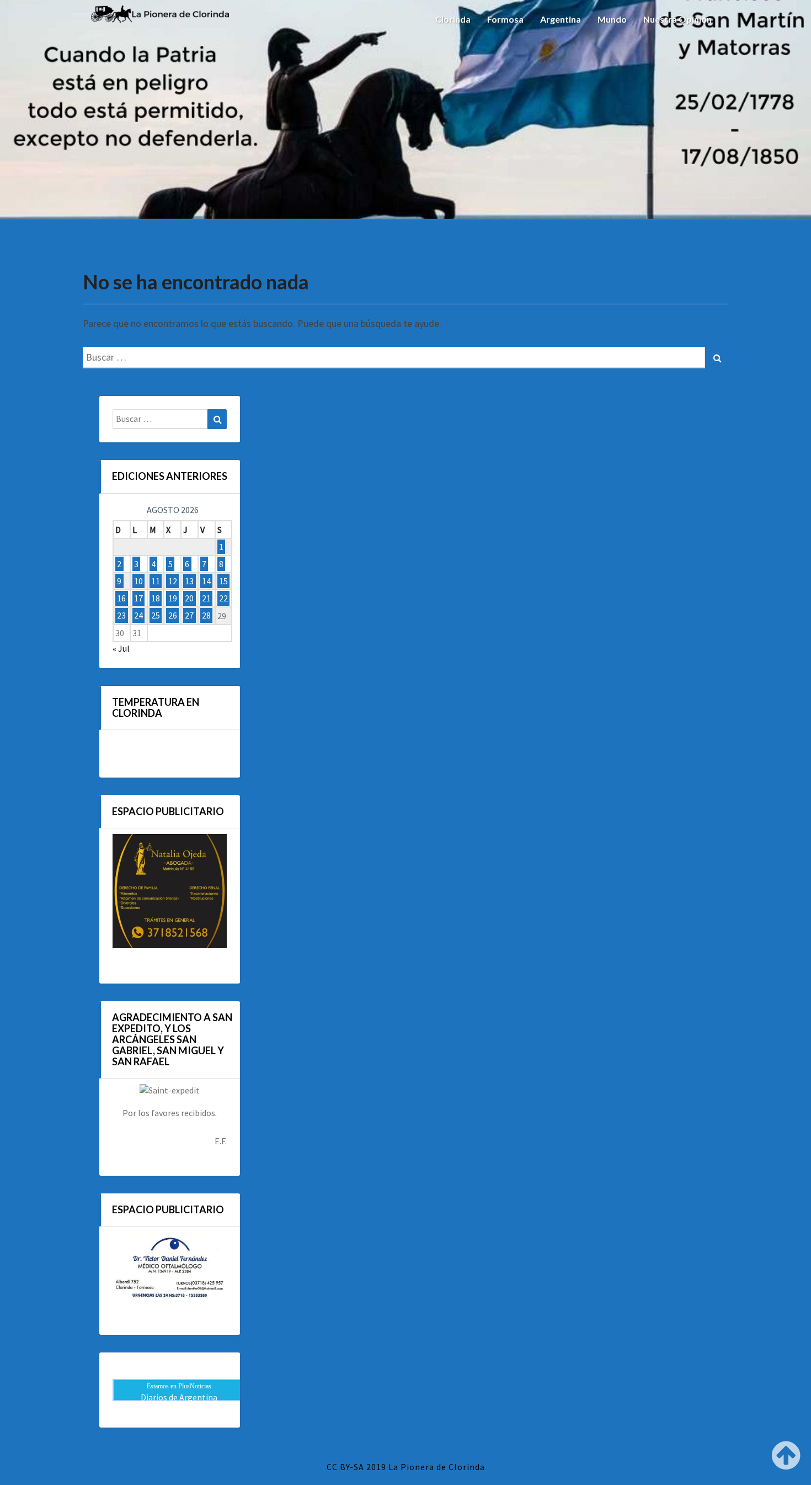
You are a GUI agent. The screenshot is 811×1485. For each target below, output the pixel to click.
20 (189, 598)
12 (172, 580)
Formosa (505, 19)
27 (189, 615)
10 (138, 580)
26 (172, 615)
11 (155, 580)
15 (223, 580)
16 (121, 598)
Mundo (612, 19)
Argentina (560, 19)
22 (223, 598)
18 (155, 598)
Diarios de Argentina (179, 1397)
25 (155, 615)
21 (206, 598)
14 (206, 580)
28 (206, 615)
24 (138, 615)
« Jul (121, 648)
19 (172, 598)
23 (121, 615)
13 (189, 580)
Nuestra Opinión (677, 19)
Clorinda (453, 19)
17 (138, 598)
